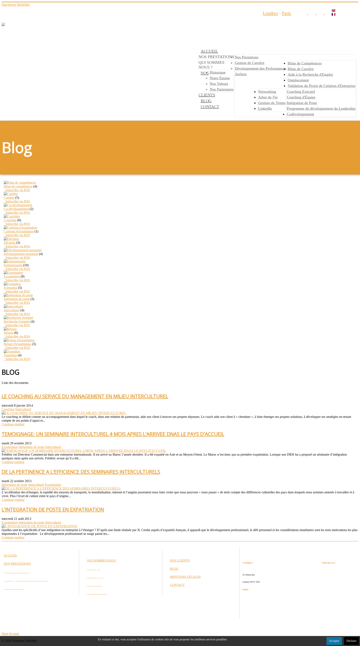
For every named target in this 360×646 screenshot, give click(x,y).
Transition (10, 355)
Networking (267, 91)
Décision (9, 242)
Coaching (10, 220)
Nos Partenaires (222, 89)
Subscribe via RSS (17, 190)
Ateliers (241, 74)
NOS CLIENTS (180, 560)
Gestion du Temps (272, 103)
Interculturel (12, 310)
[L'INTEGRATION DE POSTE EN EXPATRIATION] (39, 526)
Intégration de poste (17, 299)
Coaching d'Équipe (301, 97)
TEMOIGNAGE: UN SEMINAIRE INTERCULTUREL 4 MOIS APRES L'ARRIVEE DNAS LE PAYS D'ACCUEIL (113, 433)
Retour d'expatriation (17, 344)
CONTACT (210, 106)
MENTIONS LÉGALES (185, 576)
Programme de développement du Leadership (321, 108)
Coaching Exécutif (301, 91)
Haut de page (10, 633)
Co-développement (16, 209)
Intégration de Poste (302, 103)
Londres (270, 13)
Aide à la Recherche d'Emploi (310, 74)
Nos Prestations (246, 57)
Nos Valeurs (219, 84)
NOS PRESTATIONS (17, 563)
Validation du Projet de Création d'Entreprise (321, 86)
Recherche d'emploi (17, 321)
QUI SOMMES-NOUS (101, 560)
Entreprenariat (13, 265)
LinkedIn (265, 108)
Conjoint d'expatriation (19, 231)
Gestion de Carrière (249, 63)
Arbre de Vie (268, 97)
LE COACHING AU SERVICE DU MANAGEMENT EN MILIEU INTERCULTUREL (85, 396)
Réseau (8, 332)
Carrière (9, 197)
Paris (286, 13)
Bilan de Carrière (301, 69)
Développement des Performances (260, 68)
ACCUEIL (209, 51)
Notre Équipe (220, 78)
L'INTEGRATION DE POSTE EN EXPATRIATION (53, 509)
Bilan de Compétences (305, 63)
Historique (218, 72)
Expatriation (12, 276)
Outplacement (298, 80)
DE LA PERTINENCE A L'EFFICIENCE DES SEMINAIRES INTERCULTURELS (81, 471)
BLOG (206, 100)
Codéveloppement (300, 114)
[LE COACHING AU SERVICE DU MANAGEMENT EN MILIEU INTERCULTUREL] (64, 413)
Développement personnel (21, 254)
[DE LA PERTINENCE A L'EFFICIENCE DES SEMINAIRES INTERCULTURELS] (61, 488)
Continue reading (13, 424)
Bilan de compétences (18, 186)
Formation (10, 287)
